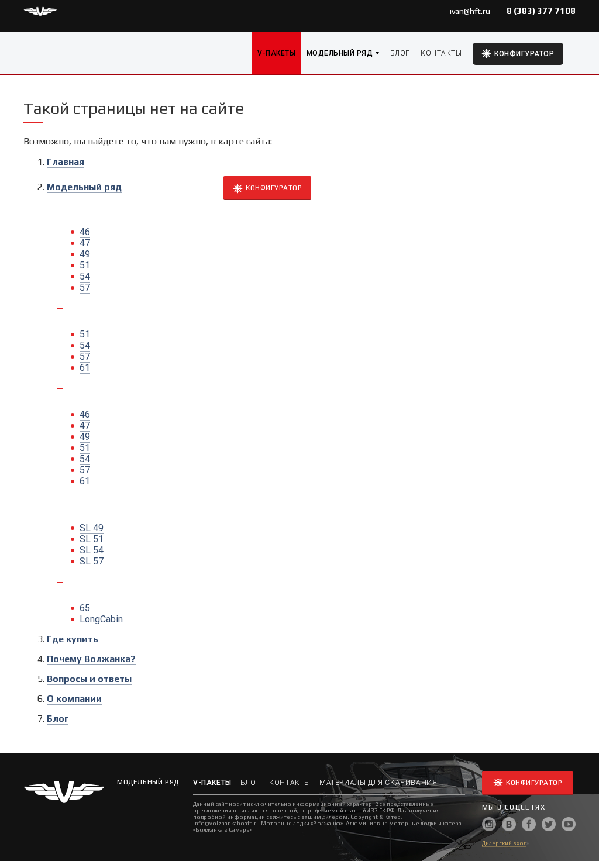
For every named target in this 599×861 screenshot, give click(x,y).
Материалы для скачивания (378, 783)
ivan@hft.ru (470, 11)
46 (85, 231)
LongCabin (101, 619)
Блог (400, 53)
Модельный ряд (340, 53)
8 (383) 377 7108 (541, 11)
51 (85, 265)
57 (85, 287)
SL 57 (92, 561)
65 (85, 608)
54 (85, 276)
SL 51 (92, 539)
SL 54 (92, 550)
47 (85, 243)
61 (85, 367)
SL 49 (92, 527)
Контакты (441, 53)
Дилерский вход (504, 843)
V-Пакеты (276, 53)
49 (85, 254)
